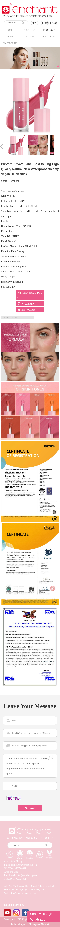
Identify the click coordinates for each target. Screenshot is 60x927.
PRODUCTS (49, 30)
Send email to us (30, 295)
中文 (34, 23)
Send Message (41, 914)
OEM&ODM (49, 36)
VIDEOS (29, 36)
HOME (9, 30)
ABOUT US (30, 30)
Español (54, 23)
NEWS (9, 36)
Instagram (28, 310)
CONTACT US (10, 43)
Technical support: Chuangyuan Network (30, 924)
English (44, 23)
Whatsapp (28, 304)
